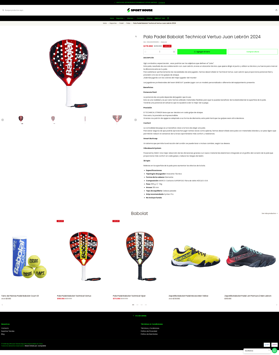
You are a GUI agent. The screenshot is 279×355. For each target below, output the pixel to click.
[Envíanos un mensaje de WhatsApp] (274, 350)
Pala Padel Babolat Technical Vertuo (74, 296)
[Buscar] (3, 10)
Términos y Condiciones (150, 328)
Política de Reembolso (149, 334)
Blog (2, 334)
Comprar (161, 2)
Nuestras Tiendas (7, 331)
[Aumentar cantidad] (174, 51)
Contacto (140, 18)
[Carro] (276, 10)
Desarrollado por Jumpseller (35, 346)
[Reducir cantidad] (145, 51)
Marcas (130, 18)
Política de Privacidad (149, 331)
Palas (128, 23)
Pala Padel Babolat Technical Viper (129, 296)
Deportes (119, 18)
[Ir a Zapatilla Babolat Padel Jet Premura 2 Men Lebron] (251, 256)
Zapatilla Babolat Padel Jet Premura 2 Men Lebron (248, 296)
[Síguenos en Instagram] (168, 18)
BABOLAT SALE (160, 18)
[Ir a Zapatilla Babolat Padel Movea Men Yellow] (195, 256)
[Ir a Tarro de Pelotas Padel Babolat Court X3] (28, 256)
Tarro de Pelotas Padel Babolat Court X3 (20, 296)
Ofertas (149, 18)
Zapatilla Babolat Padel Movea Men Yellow (188, 296)
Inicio (112, 18)
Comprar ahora (253, 52)
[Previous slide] (1, 120)
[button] (133, 305)
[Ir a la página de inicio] (139, 10)
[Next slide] (136, 120)
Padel (121, 23)
